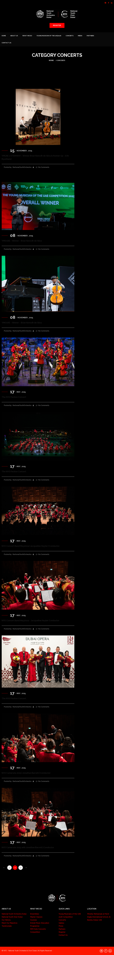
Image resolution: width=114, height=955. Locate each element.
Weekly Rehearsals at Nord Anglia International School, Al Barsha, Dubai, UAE (98, 917)
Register (62, 932)
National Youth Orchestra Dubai (14, 914)
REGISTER (57, 25)
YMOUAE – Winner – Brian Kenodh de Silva (22, 241)
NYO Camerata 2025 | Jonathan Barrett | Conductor (26, 773)
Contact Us (6, 43)
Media (80, 36)
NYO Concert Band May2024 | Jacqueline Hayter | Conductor (31, 546)
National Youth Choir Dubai (12, 917)
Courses (33, 920)
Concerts (69, 36)
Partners (90, 36)
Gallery (61, 923)
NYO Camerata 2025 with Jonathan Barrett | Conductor (28, 847)
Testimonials (7, 926)
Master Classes (36, 917)
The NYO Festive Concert (14, 397)
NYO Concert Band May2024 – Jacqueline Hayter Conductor (30, 620)
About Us (14, 36)
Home (4, 36)
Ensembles (34, 914)
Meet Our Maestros (9, 923)
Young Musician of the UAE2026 (49, 36)
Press (61, 926)
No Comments (43, 167)
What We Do (27, 36)
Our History (6, 920)
